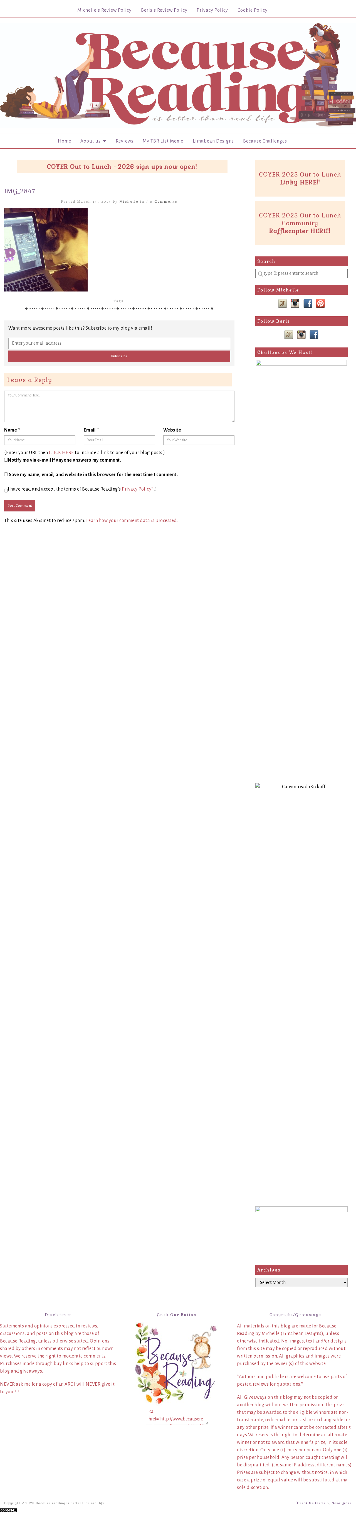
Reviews (125, 141)
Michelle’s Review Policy (104, 10)
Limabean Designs (213, 141)
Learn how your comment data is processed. (132, 520)
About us (91, 141)
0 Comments (164, 201)
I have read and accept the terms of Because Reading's (82, 489)
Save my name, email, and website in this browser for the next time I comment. (93, 474)
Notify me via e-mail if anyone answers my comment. (64, 460)
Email (91, 430)
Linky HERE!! (300, 182)
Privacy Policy (212, 10)
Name (12, 430)
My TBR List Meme (163, 141)
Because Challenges (265, 141)
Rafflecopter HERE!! (300, 231)
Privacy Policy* (138, 489)
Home (64, 141)
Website (172, 430)
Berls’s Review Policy (164, 10)
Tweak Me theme (311, 1503)
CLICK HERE (61, 452)
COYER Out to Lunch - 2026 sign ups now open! (122, 166)
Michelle (129, 201)
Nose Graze (342, 1503)
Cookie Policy (253, 10)
